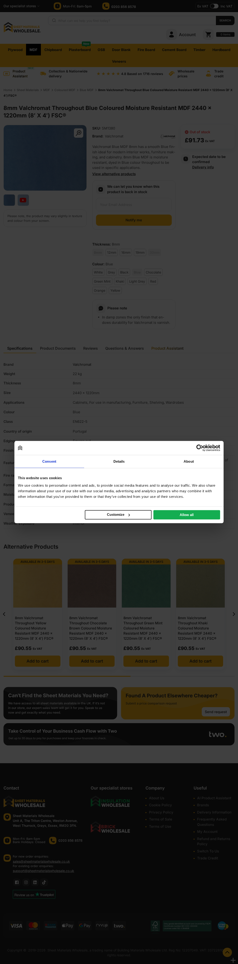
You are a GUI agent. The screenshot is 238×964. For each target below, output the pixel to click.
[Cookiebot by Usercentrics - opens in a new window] (199, 447)
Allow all (187, 514)
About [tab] (189, 461)
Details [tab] (119, 461)
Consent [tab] (49, 461)
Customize (115, 514)
